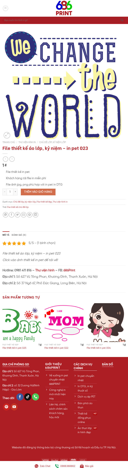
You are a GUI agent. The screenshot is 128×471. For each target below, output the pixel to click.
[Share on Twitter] (17, 215)
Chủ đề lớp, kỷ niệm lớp (52, 142)
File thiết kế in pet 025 (14, 348)
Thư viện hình (44, 270)
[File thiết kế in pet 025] (21, 322)
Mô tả (5, 234)
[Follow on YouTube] (14, 406)
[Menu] (5, 8)
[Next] (125, 330)
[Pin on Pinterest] (29, 215)
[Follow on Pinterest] (6, 406)
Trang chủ (8, 142)
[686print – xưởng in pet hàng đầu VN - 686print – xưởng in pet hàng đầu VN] (64, 8)
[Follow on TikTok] (27, 396)
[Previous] (2, 330)
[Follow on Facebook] (20, 396)
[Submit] (122, 20)
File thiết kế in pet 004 (99, 348)
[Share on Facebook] (11, 215)
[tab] (5, 234)
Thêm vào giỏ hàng (38, 191)
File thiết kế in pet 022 (56, 348)
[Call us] (35, 396)
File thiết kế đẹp (44, 202)
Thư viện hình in (27, 142)
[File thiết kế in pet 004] (106, 322)
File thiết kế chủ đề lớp (18, 207)
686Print (69, 270)
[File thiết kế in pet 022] (63, 322)
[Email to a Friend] (23, 215)
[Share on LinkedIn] (35, 215)
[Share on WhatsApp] (5, 215)
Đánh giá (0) (19, 234)
